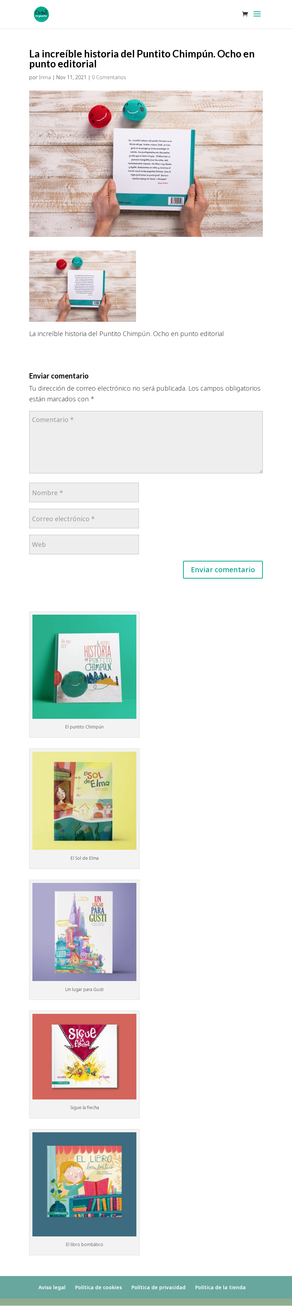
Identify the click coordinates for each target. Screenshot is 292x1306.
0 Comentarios (109, 77)
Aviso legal (52, 1287)
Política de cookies (98, 1287)
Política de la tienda (220, 1287)
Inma (45, 77)
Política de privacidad (158, 1287)
